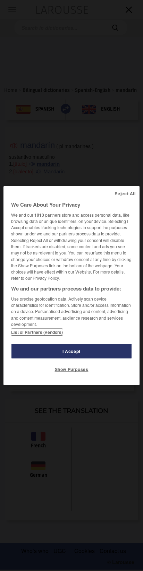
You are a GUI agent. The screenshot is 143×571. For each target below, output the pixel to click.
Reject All (125, 193)
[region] (71, 285)
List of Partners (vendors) (37, 332)
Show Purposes (72, 369)
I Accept (71, 351)
